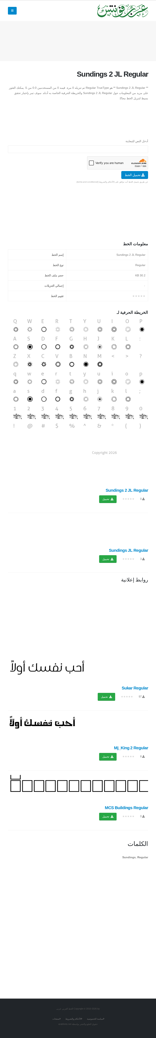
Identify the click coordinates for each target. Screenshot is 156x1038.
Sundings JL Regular (128, 550)
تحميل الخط (133, 175)
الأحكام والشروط (73, 1019)
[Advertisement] (74, 40)
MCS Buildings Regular (126, 807)
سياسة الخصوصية (95, 1019)
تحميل (106, 499)
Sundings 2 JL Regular (127, 490)
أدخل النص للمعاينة (137, 141)
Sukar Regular (135, 688)
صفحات (56, 1019)
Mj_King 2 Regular (131, 747)
